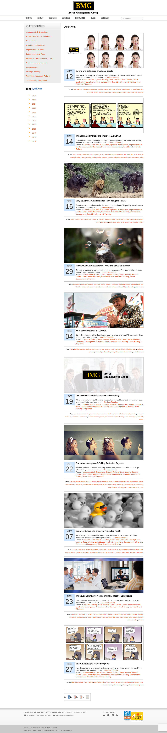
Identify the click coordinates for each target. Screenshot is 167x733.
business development (118, 481)
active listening (77, 154)
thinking (141, 287)
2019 (34, 125)
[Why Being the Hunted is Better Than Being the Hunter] (103, 197)
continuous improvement (97, 414)
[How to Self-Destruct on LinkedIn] (103, 327)
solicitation (129, 352)
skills (136, 287)
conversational (126, 614)
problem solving (121, 287)
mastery (83, 157)
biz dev (108, 481)
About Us (32, 712)
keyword (101, 219)
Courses (52, 18)
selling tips (134, 92)
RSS (117, 715)
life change (86, 552)
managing (128, 414)
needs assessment (110, 287)
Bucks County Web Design (64, 730)
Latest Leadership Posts (91, 147)
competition (79, 484)
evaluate (120, 154)
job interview (137, 154)
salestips (124, 685)
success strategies (130, 417)
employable (134, 284)
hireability (78, 287)
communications (70, 484)
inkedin (123, 349)
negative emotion (138, 89)
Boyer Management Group (36, 727)
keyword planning (110, 219)
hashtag (83, 219)
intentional (79, 552)
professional (104, 222)
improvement (116, 414)
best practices (78, 89)
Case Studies (89, 80)
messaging (139, 219)
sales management (129, 487)
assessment (85, 154)
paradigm (104, 552)
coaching (87, 414)
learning (101, 287)
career (101, 154)
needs (93, 157)
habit (141, 549)
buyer (72, 219)
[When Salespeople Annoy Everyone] (103, 660)
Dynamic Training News (104, 80)
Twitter (104, 715)
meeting (88, 157)
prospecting (98, 352)
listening (77, 157)
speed (132, 552)
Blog (93, 18)
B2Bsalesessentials (77, 682)
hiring (66, 552)
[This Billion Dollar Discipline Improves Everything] (103, 132)
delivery (94, 89)
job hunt (88, 219)
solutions (140, 92)
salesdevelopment (106, 685)
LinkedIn (126, 219)
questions (110, 157)
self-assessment (134, 157)
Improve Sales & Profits (123, 80)
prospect (104, 157)
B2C (75, 349)
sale (115, 157)
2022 (34, 112)
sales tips (123, 92)
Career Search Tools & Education (96, 145)
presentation (107, 92)
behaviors (94, 481)
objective (98, 552)
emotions (100, 89)
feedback (108, 414)
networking (120, 484)
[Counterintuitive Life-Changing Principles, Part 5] (103, 527)
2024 (34, 104)
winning (141, 419)
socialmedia (121, 352)
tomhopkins (136, 352)
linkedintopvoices (127, 89)
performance (111, 552)
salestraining (131, 685)
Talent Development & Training (124, 82)
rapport (133, 484)
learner (97, 287)
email (112, 349)
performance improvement (79, 417)
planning (98, 157)
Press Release (32, 67)
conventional (102, 549)
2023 (34, 108)
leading (122, 414)
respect (136, 682)
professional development (112, 417)
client (131, 481)
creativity (125, 549)
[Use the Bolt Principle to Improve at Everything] (103, 392)
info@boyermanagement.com (65, 715)
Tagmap (84, 712)
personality (127, 484)
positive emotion (98, 92)
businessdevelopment (92, 349)
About (40, 18)
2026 (34, 96)
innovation (72, 552)
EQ (139, 284)
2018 (34, 129)
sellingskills (114, 352)
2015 (34, 141)
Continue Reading (112, 78)
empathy (79, 617)
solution (141, 222)
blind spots (81, 549)
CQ (95, 284)
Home (29, 18)
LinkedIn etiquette (110, 682)
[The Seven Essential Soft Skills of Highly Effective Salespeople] (103, 592)
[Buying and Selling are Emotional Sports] (103, 67)
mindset (134, 414)
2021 (34, 116)
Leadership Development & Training (115, 212)
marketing (133, 219)
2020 (34, 121)
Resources (80, 18)
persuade (90, 92)
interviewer (127, 154)
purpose (118, 552)
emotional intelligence (123, 284)
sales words (120, 222)
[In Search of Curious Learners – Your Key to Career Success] (103, 262)
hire (142, 284)
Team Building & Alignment (93, 476)
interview (84, 287)
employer (77, 219)
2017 (34, 133)
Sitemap (77, 712)
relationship (139, 484)
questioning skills (111, 617)
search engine (129, 222)
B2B (72, 349)
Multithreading (96, 617)
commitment (102, 614)
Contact (105, 18)
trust (142, 352)
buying (102, 349)
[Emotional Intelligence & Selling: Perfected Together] (103, 460)
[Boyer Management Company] (83, 14)
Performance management (96, 417)
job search (95, 219)
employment (114, 154)
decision (114, 284)
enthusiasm (112, 89)
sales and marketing (117, 487)
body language (87, 89)
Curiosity (108, 284)
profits (114, 92)
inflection (118, 89)
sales (118, 92)
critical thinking (100, 284)
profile (111, 222)
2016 (34, 137)
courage (119, 549)
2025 (34, 100)
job (132, 154)
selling (128, 92)
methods (92, 552)
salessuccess (117, 685)
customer (107, 154)
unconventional (138, 552)
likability (107, 484)
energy (106, 89)
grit (86, 617)
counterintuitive (111, 549)
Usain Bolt (140, 417)
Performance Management (100, 82)
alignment (72, 481)
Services (66, 18)
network (98, 222)
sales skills (136, 617)
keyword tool (119, 219)
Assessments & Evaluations (94, 274)
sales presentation (122, 157)
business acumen (93, 614)
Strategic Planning (33, 72)
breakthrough (90, 549)
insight (89, 617)
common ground (138, 481)
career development (87, 284)
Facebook (118, 349)
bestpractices (81, 349)
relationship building (128, 682)
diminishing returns (133, 549)
